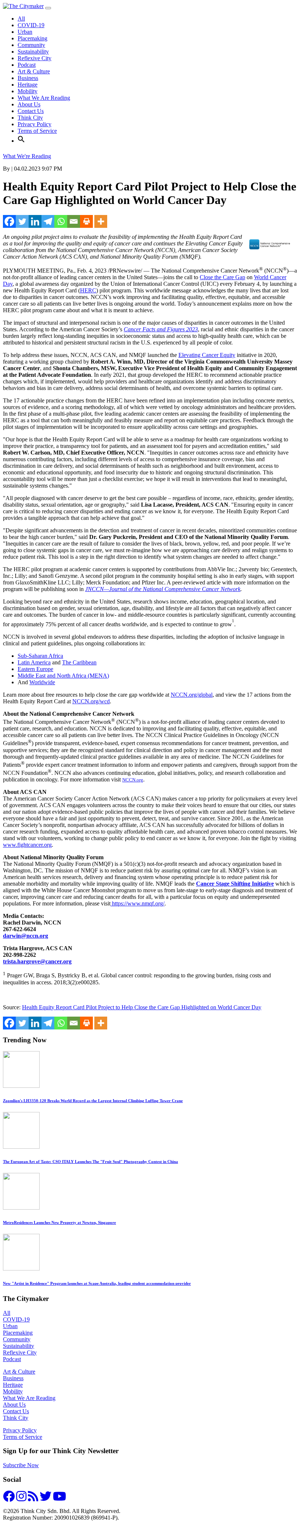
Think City (30, 117)
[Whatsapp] (60, 221)
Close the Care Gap (222, 277)
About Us (29, 104)
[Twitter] (22, 221)
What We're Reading (27, 156)
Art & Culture (34, 71)
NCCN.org (132, 780)
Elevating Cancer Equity (206, 355)
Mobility (27, 91)
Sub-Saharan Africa (40, 656)
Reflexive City (34, 58)
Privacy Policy (34, 124)
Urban (25, 32)
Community (31, 45)
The (79, 662)
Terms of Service (37, 131)
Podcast (27, 65)
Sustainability (33, 51)
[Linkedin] (35, 221)
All (21, 18)
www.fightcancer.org (27, 845)
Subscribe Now (21, 1465)
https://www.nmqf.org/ (138, 903)
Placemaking (32, 38)
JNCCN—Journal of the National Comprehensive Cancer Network (162, 589)
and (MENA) (63, 675)
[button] (21, 141)
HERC (88, 290)
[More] (101, 221)
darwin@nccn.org (25, 936)
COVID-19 (31, 25)
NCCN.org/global (192, 695)
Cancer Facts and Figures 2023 (161, 329)
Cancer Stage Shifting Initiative (235, 884)
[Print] (86, 221)
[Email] (73, 221)
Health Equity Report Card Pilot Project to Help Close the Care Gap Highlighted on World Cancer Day (141, 1007)
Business (28, 78)
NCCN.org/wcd (91, 701)
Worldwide (42, 682)
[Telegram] (47, 221)
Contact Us (31, 111)
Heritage (27, 84)
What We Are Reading (44, 98)
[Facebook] (9, 221)
